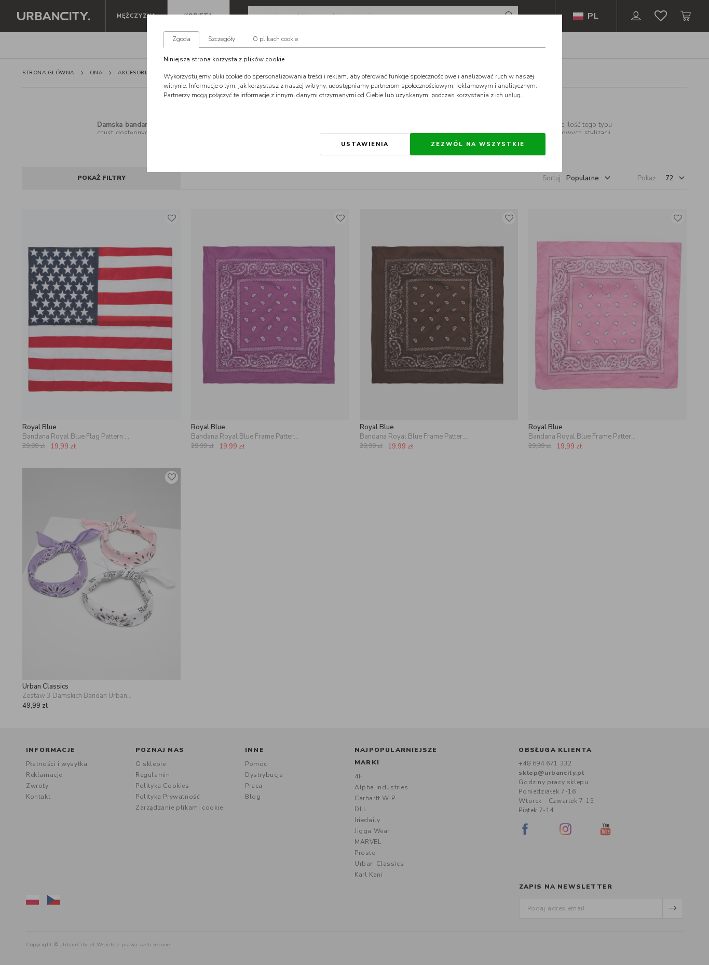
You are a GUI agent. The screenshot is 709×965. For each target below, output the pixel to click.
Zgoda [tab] (181, 39)
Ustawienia (365, 144)
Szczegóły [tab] (221, 39)
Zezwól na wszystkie (478, 144)
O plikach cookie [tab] (275, 39)
